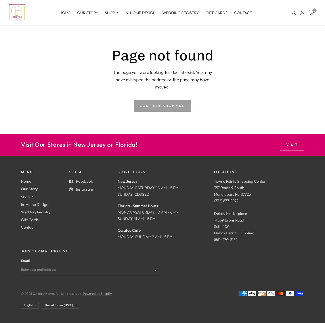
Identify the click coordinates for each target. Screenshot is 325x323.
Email (25, 261)
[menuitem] (65, 12)
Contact (243, 12)
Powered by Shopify (97, 293)
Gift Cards (216, 12)
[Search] (293, 12)
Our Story (87, 12)
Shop (110, 12)
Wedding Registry (180, 12)
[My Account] (302, 12)
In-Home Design (140, 12)
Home (65, 12)
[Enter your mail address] (154, 269)
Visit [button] (292, 145)
